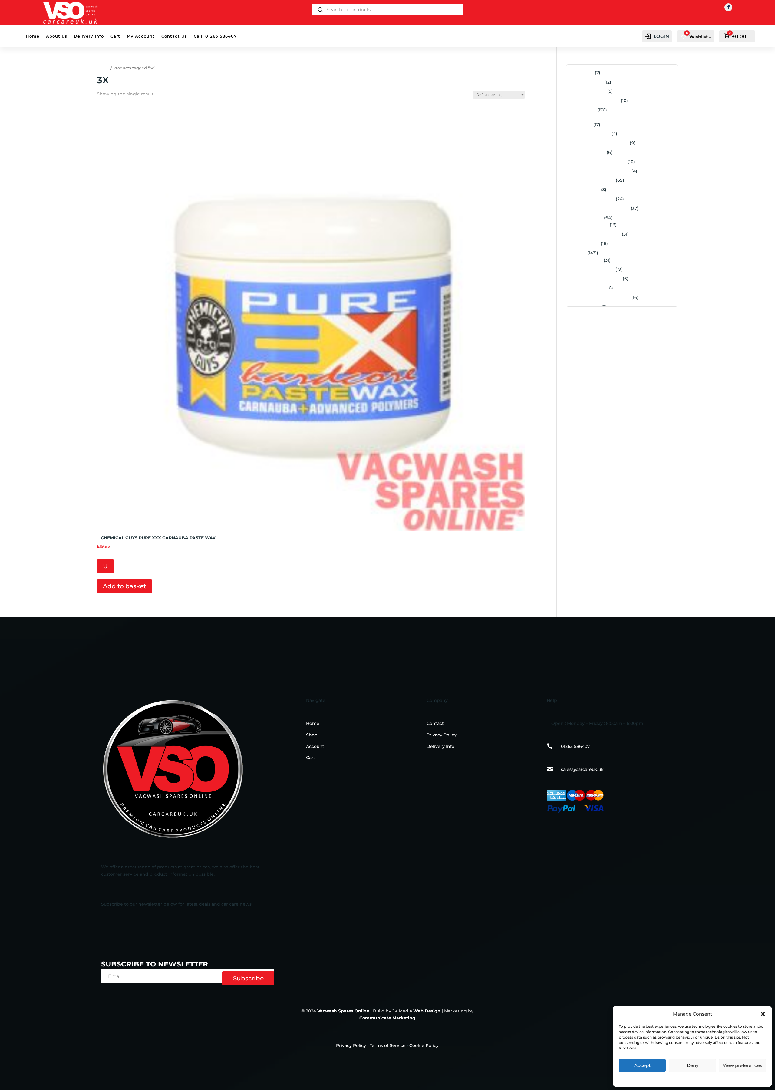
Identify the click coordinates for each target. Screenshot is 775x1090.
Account (315, 746)
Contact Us (174, 36)
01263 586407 (575, 746)
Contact (435, 723)
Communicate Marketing (387, 1018)
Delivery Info (89, 36)
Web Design (426, 1011)
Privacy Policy (692, 1078)
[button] (763, 1014)
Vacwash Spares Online (343, 1011)
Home (32, 36)
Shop (312, 735)
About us (56, 36)
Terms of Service (388, 1045)
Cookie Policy (424, 1045)
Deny (692, 1065)
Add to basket (124, 586)
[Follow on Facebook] (728, 7)
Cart (115, 36)
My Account (141, 36)
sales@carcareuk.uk (582, 769)
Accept (642, 1065)
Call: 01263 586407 (215, 36)
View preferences (742, 1065)
